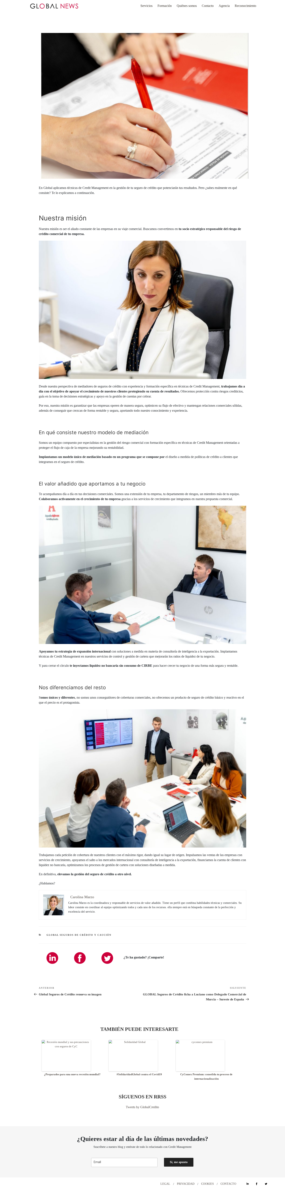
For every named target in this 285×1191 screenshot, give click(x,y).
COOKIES (207, 1183)
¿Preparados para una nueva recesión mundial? (72, 1074)
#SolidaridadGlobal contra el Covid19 (139, 1074)
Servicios (146, 6)
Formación (165, 6)
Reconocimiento (245, 6)
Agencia (224, 6)
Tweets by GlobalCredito (142, 1107)
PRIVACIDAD (185, 1183)
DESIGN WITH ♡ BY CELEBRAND (40, 1183)
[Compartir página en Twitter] (107, 958)
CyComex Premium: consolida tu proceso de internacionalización (206, 1076)
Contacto (208, 6)
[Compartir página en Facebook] (79, 958)
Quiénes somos (187, 6)
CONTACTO (228, 1183)
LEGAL (165, 1183)
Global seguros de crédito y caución (79, 935)
